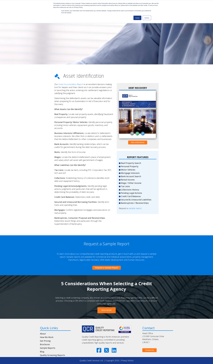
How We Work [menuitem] (46, 337)
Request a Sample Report (106, 268)
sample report (135, 208)
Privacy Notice (127, 360)
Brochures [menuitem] (45, 344)
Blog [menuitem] (42, 351)
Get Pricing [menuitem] (45, 341)
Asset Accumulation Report (70, 84)
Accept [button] (137, 18)
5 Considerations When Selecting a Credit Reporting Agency (106, 286)
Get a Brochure (137, 142)
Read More (107, 310)
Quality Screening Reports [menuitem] (52, 355)
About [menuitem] (43, 333)
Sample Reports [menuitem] (47, 348)
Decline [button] (147, 18)
